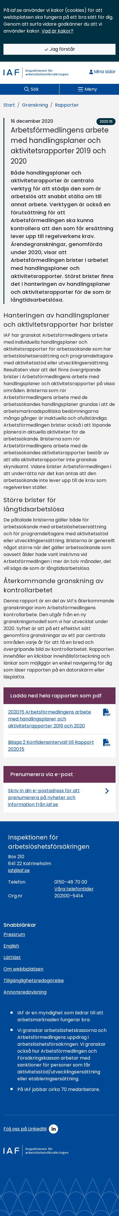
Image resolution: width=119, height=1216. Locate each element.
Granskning (35, 105)
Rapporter (67, 105)
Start (9, 105)
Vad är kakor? (57, 31)
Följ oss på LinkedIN (25, 1129)
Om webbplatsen (23, 969)
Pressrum (14, 934)
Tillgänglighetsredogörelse (33, 980)
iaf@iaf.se (19, 870)
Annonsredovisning (25, 992)
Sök (35, 89)
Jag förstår (62, 49)
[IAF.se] (35, 72)
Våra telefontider (74, 889)
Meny (91, 89)
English (11, 946)
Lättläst (12, 957)
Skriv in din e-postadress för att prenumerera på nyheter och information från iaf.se (44, 797)
